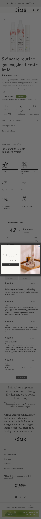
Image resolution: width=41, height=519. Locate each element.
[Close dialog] (39, 246)
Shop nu (10, 264)
